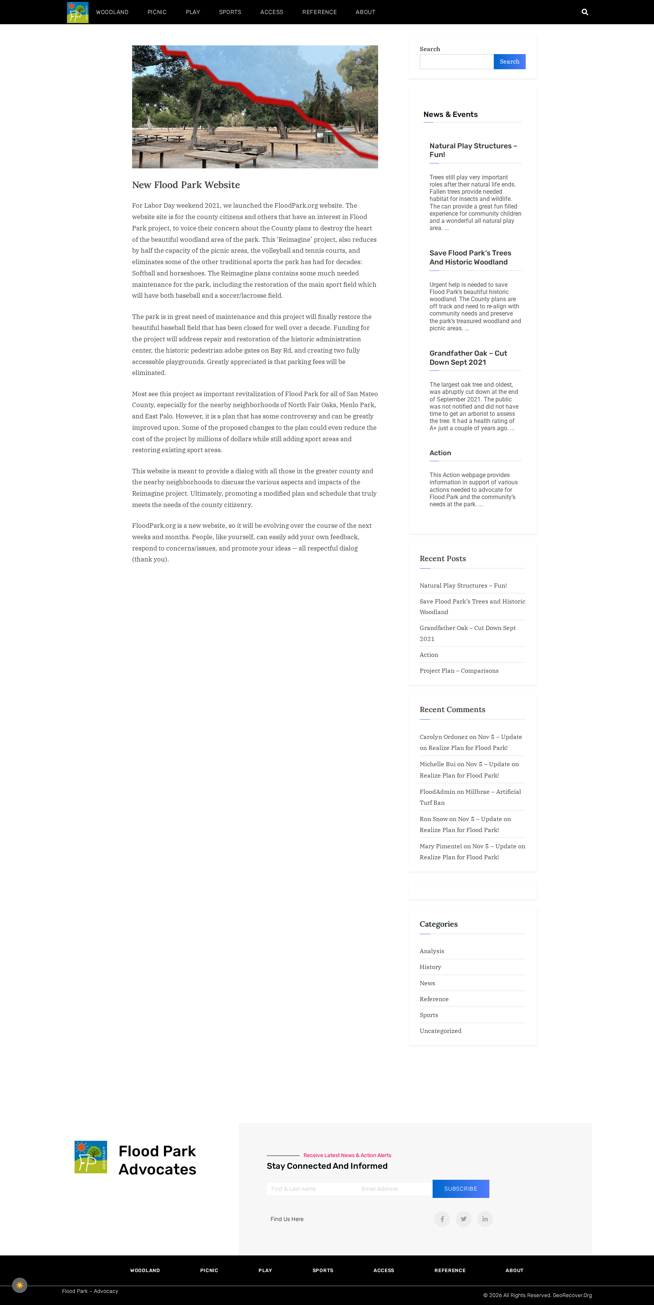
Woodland (112, 12)
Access (271, 12)
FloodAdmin (437, 791)
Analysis (432, 951)
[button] (585, 12)
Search (430, 49)
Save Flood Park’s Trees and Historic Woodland (470, 257)
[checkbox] (19, 1285)
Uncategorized (441, 1030)
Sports (230, 12)
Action (440, 453)
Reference (319, 12)
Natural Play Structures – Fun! (463, 585)
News (427, 983)
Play (193, 12)
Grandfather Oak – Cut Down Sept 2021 (468, 358)
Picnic (157, 12)
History (430, 967)
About (365, 12)
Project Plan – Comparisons (459, 670)
